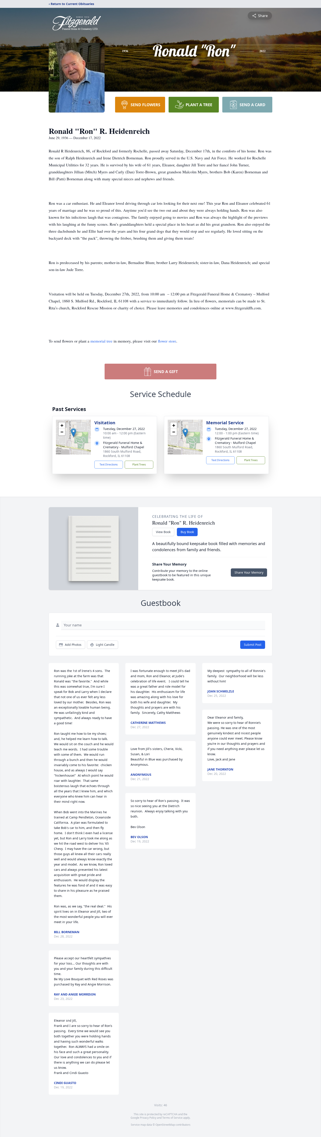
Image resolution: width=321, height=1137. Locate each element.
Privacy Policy (148, 1118)
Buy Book (187, 532)
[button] (73, 432)
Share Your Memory (249, 572)
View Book (163, 532)
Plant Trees (139, 464)
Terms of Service (172, 1118)
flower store (167, 341)
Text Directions (109, 464)
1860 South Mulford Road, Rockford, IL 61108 (122, 453)
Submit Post (252, 645)
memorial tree (101, 341)
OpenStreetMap (165, 1125)
